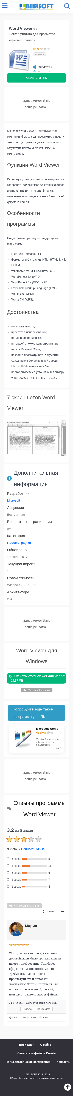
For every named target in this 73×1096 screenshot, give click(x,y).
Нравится (28, 1009)
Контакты (63, 1061)
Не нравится (43, 1009)
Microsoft (13, 500)
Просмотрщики (19, 543)
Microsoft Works (47, 728)
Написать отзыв (33, 849)
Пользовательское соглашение (28, 1061)
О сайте (45, 1044)
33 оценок (39, 54)
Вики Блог (26, 1044)
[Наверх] (67, 1089)
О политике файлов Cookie (36, 1053)
